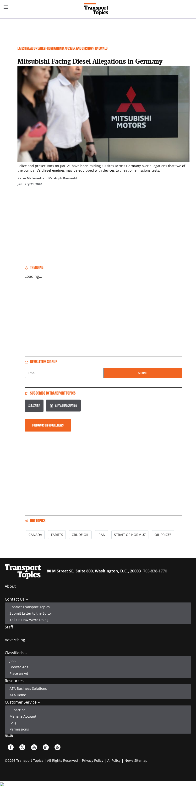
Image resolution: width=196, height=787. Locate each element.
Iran (101, 534)
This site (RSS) (57, 747)
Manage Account (23, 716)
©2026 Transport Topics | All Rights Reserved (41, 760)
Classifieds (15, 652)
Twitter (22, 747)
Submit (143, 373)
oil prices (163, 534)
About (10, 586)
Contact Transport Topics (30, 607)
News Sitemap (136, 760)
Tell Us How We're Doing (29, 619)
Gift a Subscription (66, 405)
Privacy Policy (92, 760)
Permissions (19, 729)
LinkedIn (46, 747)
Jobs (13, 660)
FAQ (13, 722)
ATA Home (18, 695)
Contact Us (15, 599)
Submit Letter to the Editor (31, 613)
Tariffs (57, 534)
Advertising (15, 640)
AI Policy (113, 760)
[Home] (98, 9)
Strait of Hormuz (130, 534)
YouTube (34, 747)
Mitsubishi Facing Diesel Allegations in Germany (90, 61)
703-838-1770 (155, 571)
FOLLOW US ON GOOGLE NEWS (48, 425)
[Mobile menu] (6, 7)
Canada (35, 534)
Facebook (11, 747)
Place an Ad (19, 673)
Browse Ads (19, 667)
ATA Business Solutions (28, 688)
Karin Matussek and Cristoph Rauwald (47, 178)
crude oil (80, 534)
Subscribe (34, 405)
